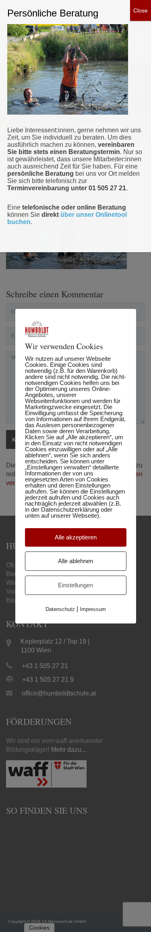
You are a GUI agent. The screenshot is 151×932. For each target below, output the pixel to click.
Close (140, 10)
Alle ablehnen (75, 561)
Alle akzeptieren (76, 537)
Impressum (93, 609)
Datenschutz (60, 609)
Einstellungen (75, 585)
